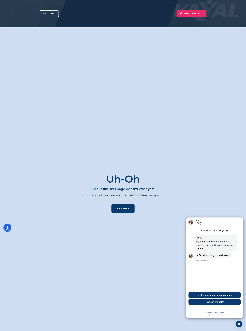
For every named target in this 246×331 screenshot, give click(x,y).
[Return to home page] (123, 13)
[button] (49, 13)
